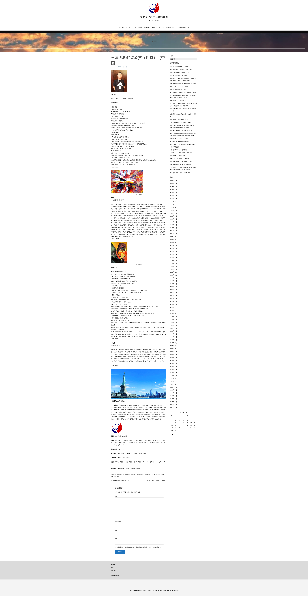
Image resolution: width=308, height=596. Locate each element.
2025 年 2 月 (173, 230)
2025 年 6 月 (173, 219)
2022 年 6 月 (173, 325)
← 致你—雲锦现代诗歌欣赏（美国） (121, 480)
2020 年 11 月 (174, 381)
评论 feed (113, 573)
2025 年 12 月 (174, 201)
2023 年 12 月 (174, 272)
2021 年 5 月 (173, 363)
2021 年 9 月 (173, 351)
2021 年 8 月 (173, 354)
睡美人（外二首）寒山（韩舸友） (179, 86)
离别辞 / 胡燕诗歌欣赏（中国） (179, 89)
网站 (116, 539)
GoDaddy (157, 590)
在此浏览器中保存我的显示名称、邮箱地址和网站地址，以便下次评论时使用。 (139, 547)
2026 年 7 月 (173, 183)
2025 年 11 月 (174, 204)
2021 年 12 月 (174, 343)
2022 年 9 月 (173, 316)
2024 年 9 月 (173, 245)
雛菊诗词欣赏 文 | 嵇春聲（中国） (179, 119)
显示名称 (118, 522)
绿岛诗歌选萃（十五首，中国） (179, 75)
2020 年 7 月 (173, 393)
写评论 (125, 67)
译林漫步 (154, 27)
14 (191, 422)
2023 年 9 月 (173, 281)
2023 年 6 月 (173, 289)
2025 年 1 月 (173, 233)
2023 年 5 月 (173, 292)
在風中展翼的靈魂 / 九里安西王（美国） (181, 122)
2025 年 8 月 (173, 213)
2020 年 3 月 (173, 404)
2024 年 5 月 (173, 257)
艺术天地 (161, 27)
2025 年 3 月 (173, 228)
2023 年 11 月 (174, 275)
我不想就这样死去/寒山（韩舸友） (180, 66)
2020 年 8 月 (173, 390)
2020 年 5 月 (173, 399)
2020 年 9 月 (173, 387)
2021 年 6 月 (173, 360)
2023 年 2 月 (173, 301)
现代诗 (140, 27)
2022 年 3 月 (173, 334)
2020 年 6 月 (173, 396)
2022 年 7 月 (173, 322)
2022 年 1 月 (173, 340)
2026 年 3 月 (173, 195)
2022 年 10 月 (174, 313)
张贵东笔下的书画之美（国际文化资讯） (181, 130)
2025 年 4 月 (173, 225)
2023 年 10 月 (174, 278)
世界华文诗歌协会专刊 (182, 27)
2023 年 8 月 (173, 284)
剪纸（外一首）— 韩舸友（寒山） (179, 100)
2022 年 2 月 (173, 337)
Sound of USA (117, 67)
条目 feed (113, 570)
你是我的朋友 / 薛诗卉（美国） (179, 155)
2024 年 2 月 (173, 266)
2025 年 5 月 (173, 222)
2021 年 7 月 (173, 357)
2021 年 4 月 (173, 366)
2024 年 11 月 (174, 239)
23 (172, 427)
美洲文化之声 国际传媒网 (154, 16)
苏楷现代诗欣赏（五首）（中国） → (157, 480)
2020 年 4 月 (173, 402)
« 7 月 (171, 434)
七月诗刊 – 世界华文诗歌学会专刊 (179, 141)
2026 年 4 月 (173, 192)
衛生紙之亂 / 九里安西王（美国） (179, 138)
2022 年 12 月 (174, 307)
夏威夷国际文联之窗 (150, 474)
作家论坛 (147, 27)
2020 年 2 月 (173, 407)
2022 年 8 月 (173, 319)
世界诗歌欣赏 (123, 27)
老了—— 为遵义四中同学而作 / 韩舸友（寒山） (183, 92)
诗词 (118, 476)
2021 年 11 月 (174, 345)
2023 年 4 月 (173, 295)
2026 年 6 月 (173, 186)
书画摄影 (127, 474)
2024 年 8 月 (173, 248)
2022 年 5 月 (173, 328)
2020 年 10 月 (174, 384)
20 (187, 425)
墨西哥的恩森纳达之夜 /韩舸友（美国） (181, 161)
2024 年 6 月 (173, 254)
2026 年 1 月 (173, 198)
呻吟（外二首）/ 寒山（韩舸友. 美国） (181, 172)
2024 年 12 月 (174, 236)
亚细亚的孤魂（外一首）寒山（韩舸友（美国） (183, 83)
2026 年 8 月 (173, 180)
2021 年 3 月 (173, 369)
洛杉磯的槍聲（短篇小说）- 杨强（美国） (182, 164)
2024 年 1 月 (173, 269)
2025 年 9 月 (173, 210)
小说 (135, 27)
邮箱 (116, 530)
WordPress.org (115, 575)
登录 (112, 567)
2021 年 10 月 (174, 348)
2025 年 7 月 (173, 216)
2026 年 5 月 (173, 189)
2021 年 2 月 (173, 372)
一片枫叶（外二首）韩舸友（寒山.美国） (181, 152)
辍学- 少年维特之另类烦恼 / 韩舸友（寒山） (182, 69)
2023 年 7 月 (173, 287)
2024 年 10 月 (174, 242)
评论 (116, 496)
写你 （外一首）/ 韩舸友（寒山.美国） (181, 158)
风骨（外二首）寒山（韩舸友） (179, 150)
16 (172, 425)
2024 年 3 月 (173, 263)
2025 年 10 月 (174, 207)
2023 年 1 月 (173, 304)
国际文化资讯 (170, 27)
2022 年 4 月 (173, 331)
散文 (130, 27)
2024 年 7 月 (173, 251)
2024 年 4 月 (173, 260)
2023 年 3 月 (173, 298)
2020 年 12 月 (174, 378)
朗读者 (158, 474)
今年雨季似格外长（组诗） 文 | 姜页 (180, 72)
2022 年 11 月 (174, 310)
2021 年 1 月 (173, 375)
